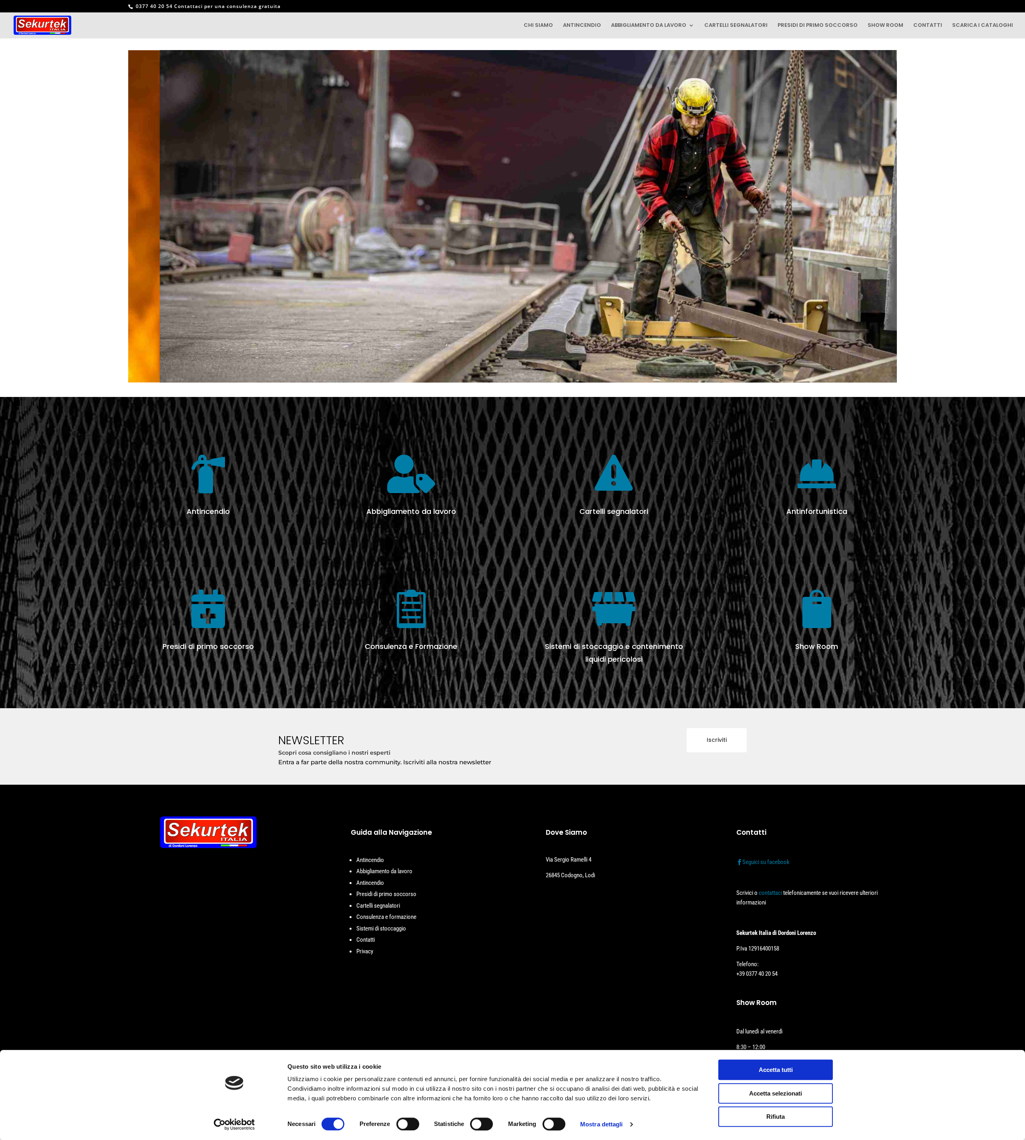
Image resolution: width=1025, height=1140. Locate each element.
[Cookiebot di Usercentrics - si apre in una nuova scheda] (234, 1124)
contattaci (770, 892)
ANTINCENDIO (582, 25)
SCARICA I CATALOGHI (982, 25)
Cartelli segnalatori (378, 905)
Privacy (364, 951)
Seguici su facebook (766, 862)
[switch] (407, 1124)
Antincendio (370, 860)
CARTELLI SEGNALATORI (736, 25)
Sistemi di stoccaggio (381, 928)
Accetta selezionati (775, 1093)
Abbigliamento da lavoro (384, 871)
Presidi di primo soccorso (386, 894)
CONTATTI (927, 25)
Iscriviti (717, 740)
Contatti (365, 939)
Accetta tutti (776, 1069)
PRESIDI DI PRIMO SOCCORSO (818, 25)
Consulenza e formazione (386, 916)
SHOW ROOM (885, 25)
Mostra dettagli (601, 1124)
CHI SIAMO (538, 25)
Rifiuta (775, 1116)
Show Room (816, 646)
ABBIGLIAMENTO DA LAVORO (648, 25)
